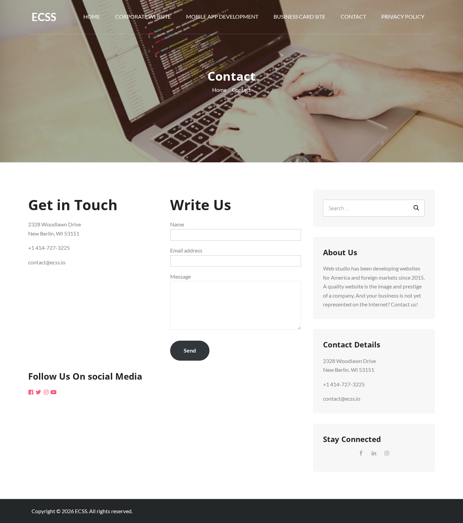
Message (180, 276)
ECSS (44, 16)
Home (91, 16)
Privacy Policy (402, 16)
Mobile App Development (222, 16)
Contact (353, 16)
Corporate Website (143, 16)
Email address (186, 250)
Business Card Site (299, 16)
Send (190, 350)
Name (177, 224)
